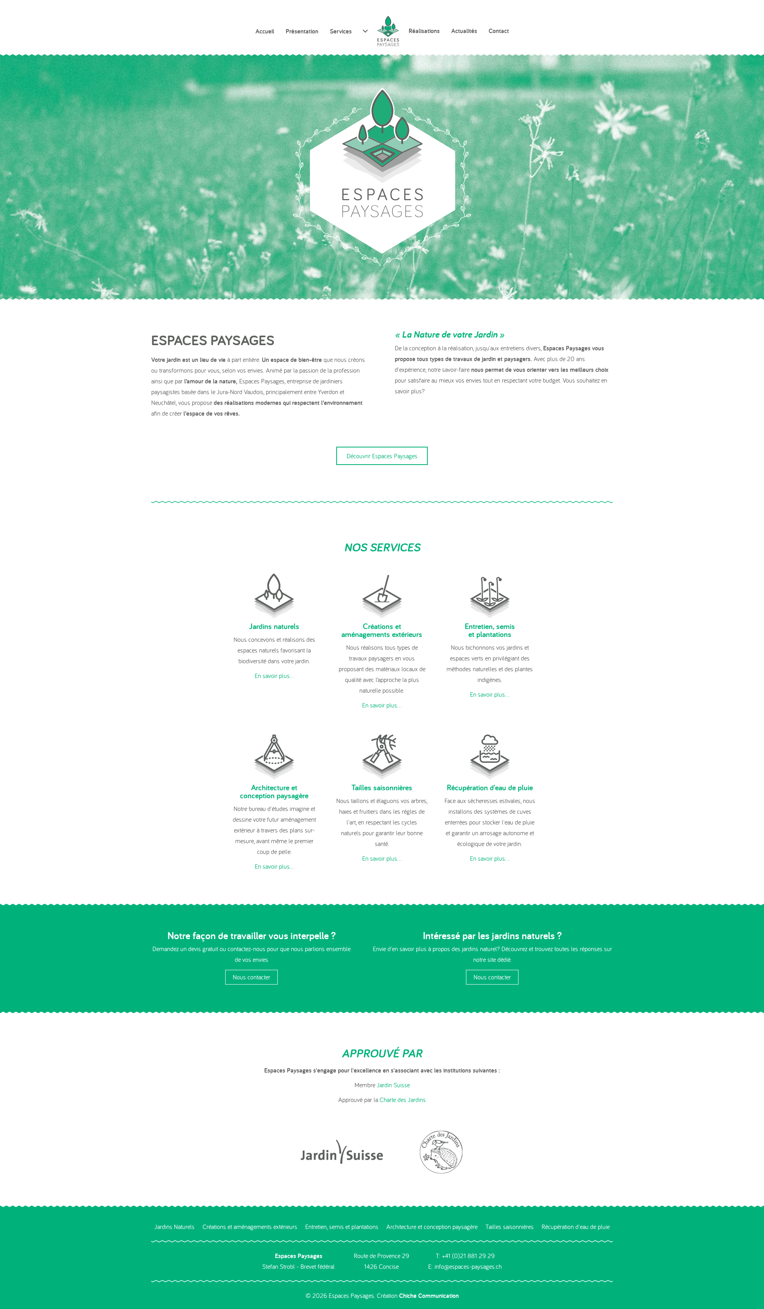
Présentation (302, 31)
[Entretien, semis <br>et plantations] (490, 595)
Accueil (264, 31)
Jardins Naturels (174, 1227)
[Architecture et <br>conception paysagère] (274, 756)
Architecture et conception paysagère (431, 1227)
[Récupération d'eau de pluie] (490, 756)
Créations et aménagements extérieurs (250, 1227)
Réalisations (424, 31)
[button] (274, 675)
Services (341, 31)
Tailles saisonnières (509, 1227)
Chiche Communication (429, 1295)
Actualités (464, 31)
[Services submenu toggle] (365, 31)
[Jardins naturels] (274, 595)
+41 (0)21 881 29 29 (468, 1256)
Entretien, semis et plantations (341, 1227)
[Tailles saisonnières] (382, 756)
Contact (499, 31)
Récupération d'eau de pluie (576, 1227)
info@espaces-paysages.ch (468, 1266)
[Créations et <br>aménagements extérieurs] (382, 595)
